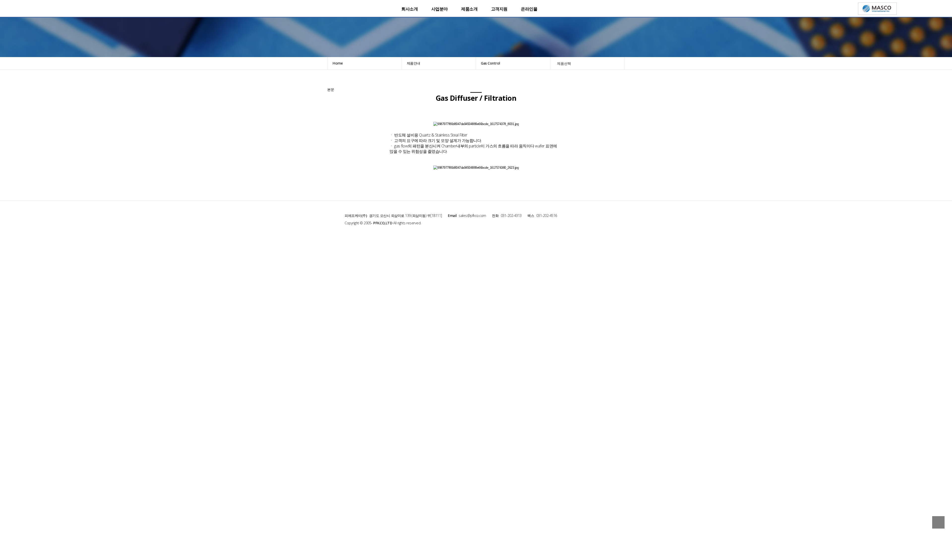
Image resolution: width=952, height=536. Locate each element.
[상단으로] (938, 522)
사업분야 (439, 9)
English (595, 8)
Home (337, 63)
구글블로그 (618, 8)
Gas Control (490, 63)
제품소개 (469, 9)
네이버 (603, 8)
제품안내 (413, 63)
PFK (352, 6)
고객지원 (499, 9)
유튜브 (610, 8)
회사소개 (409, 9)
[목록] (329, 82)
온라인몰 (529, 9)
